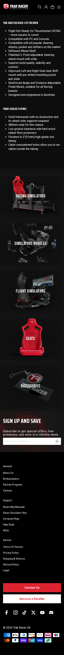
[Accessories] (32, 385)
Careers (7, 490)
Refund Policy (11, 564)
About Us (8, 472)
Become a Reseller (32, 599)
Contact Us (32, 587)
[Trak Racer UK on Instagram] (15, 615)
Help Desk (8, 524)
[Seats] (32, 337)
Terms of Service (13, 546)
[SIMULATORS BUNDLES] (32, 242)
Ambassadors (11, 478)
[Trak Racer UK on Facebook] (6, 615)
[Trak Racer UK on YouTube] (42, 615)
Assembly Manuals (14, 507)
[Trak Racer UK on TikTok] (24, 615)
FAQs (6, 530)
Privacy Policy (11, 552)
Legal (6, 570)
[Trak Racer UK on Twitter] (33, 615)
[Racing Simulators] (32, 195)
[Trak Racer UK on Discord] (51, 615)
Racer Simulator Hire (15, 512)
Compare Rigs (11, 518)
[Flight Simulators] (32, 290)
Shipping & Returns (14, 558)
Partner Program (12, 484)
